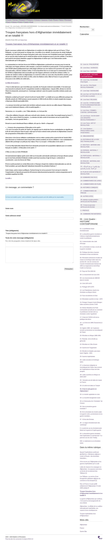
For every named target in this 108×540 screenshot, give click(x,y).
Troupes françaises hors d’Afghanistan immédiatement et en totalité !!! (91, 493)
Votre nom (9, 208)
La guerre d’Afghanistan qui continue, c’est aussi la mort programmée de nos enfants (91, 501)
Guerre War (83, 531)
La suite (7, 178)
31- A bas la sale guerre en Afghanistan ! (49, 26)
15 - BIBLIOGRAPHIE (87, 136)
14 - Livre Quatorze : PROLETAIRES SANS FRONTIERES (87, 130)
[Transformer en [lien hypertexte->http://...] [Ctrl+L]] (12, 245)
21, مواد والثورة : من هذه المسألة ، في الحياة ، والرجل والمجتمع (90, 167)
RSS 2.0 (30, 539)
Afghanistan (83, 524)
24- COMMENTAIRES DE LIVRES (91, 180)
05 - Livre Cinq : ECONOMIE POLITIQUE (89, 81)
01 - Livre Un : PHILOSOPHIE (89, 64)
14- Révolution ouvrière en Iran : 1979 (91, 299)
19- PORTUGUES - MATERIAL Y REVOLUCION (91, 156)
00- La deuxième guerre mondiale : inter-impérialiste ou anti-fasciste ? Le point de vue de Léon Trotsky (91, 435)
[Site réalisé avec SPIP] (100, 538)
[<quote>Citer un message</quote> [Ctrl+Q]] (15, 245)
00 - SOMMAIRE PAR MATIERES (91, 214)
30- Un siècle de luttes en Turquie (90, 385)
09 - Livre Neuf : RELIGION (89, 99)
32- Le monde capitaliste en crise (90, 394)
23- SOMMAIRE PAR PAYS (89, 177)
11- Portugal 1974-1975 (87, 287)
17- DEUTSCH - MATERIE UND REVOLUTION (90, 146)
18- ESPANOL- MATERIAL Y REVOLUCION (89, 151)
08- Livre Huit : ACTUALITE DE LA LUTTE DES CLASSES (91, 95)
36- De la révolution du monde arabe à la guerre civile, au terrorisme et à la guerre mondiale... (91, 414)
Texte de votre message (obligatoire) (19, 238)
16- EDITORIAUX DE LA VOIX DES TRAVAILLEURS (90, 140)
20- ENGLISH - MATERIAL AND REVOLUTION (90, 162)
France (82, 528)
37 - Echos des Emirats (87, 419)
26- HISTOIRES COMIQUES (89, 187)
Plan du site (8, 539)
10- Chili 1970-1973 (86, 283)
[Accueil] (23, 8)
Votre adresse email (13, 216)
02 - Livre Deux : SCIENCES (89, 67)
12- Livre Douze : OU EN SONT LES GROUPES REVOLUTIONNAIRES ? (90, 118)
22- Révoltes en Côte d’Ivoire (88, 344)
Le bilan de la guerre (11, 83)
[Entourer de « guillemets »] (17, 245)
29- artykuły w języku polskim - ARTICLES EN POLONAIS (90, 200)
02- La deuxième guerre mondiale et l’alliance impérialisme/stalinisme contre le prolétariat (91, 236)
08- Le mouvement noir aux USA (89, 274)
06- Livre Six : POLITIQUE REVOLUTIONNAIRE (88, 86)
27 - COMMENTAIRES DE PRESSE (89, 192)
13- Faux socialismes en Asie (88, 295)
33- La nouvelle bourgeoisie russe (90, 397)
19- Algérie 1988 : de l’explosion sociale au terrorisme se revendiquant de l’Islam (91, 330)
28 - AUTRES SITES (87, 196)
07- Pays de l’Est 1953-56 (87, 271)
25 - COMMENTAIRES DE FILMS (91, 184)
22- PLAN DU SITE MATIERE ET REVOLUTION (91, 173)
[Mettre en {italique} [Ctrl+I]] (9, 245)
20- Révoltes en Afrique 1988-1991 (90, 335)
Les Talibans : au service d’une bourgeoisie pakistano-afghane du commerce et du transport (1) (90, 478)
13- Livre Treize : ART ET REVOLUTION (88, 124)
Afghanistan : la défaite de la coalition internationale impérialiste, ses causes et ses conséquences (91, 508)
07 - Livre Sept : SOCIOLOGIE (90, 90)
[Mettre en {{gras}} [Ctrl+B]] (6, 245)
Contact (24, 539)
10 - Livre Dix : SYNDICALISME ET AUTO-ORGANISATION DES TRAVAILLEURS (90, 105)
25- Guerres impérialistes (87, 356)
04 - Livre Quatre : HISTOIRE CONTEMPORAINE (24, 26)
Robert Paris (23, 40)
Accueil (7, 26)
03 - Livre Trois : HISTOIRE (89, 71)
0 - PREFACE (85, 210)
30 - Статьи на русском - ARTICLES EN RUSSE (88, 206)
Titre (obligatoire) (12, 230)
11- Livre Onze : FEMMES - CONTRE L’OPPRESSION (89, 111)
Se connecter (17, 539)
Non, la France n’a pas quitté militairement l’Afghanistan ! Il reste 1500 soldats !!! (90, 486)
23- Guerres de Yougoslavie (88, 347)
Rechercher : (85, 27)
